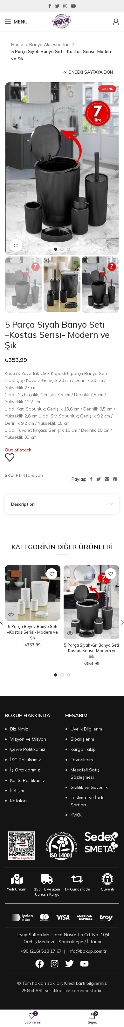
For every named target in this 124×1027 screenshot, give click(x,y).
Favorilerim (82, 760)
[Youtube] (84, 963)
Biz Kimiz (19, 729)
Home (17, 44)
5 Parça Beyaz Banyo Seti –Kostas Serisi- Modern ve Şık (32, 632)
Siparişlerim (82, 739)
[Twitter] (69, 963)
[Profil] (116, 21)
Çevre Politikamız (27, 749)
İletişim (17, 790)
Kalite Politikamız (27, 780)
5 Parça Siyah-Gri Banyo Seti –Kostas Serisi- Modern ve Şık (91, 651)
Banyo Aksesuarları (50, 44)
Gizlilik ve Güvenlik (89, 787)
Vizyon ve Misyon (28, 739)
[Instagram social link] (65, 6)
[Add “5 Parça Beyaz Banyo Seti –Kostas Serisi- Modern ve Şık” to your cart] (11, 614)
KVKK (76, 815)
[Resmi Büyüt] (16, 245)
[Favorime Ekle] (9, 457)
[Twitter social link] (57, 6)
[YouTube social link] (73, 6)
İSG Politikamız (25, 760)
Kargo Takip (83, 749)
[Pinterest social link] (115, 479)
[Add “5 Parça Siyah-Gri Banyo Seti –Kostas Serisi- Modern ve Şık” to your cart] (70, 633)
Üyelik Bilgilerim (86, 729)
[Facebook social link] (49, 6)
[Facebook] (39, 963)
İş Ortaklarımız (25, 770)
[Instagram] (54, 963)
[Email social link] (107, 479)
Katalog (18, 801)
